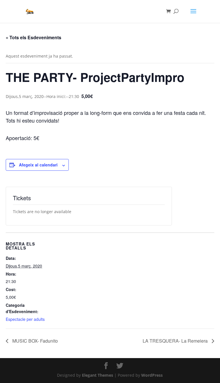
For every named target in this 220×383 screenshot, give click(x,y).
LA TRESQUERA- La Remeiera (176, 340)
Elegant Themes (97, 375)
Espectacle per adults (25, 319)
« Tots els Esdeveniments (33, 37)
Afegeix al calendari (38, 165)
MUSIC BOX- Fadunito (34, 340)
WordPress (152, 375)
